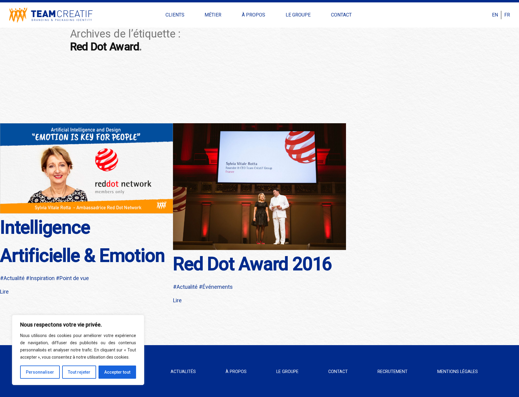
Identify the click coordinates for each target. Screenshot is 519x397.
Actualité (14, 278)
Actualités (183, 371)
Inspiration (42, 278)
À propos (253, 15)
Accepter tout (117, 372)
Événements (217, 287)
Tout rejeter (79, 372)
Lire (4, 291)
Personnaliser (40, 372)
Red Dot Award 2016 (252, 264)
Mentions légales (457, 371)
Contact (341, 15)
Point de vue (74, 278)
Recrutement (393, 371)
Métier (213, 15)
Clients (174, 15)
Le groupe (298, 15)
